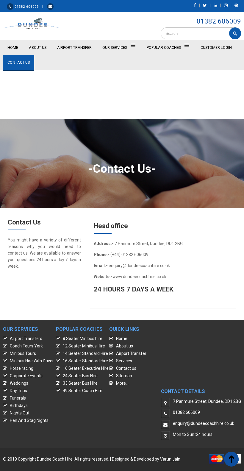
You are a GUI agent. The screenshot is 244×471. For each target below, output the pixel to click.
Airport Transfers (26, 338)
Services (124, 360)
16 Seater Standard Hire (85, 360)
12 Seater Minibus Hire (84, 346)
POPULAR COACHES (164, 47)
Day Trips (18, 390)
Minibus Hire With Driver (32, 360)
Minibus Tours (23, 353)
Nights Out (19, 413)
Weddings (19, 383)
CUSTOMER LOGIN (216, 47)
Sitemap (124, 375)
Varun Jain (170, 459)
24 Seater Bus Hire (80, 375)
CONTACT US (18, 62)
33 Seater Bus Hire (80, 383)
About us (124, 346)
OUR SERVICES (114, 47)
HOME (12, 47)
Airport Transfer (74, 47)
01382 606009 (219, 21)
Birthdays (19, 405)
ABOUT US (37, 47)
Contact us (126, 368)
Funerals (18, 398)
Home (121, 338)
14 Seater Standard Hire (85, 353)
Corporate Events (26, 375)
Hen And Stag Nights (29, 420)
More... (122, 383)
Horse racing (21, 368)
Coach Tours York (26, 346)
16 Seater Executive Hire (86, 368)
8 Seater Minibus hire (82, 338)
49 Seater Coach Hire (82, 390)
